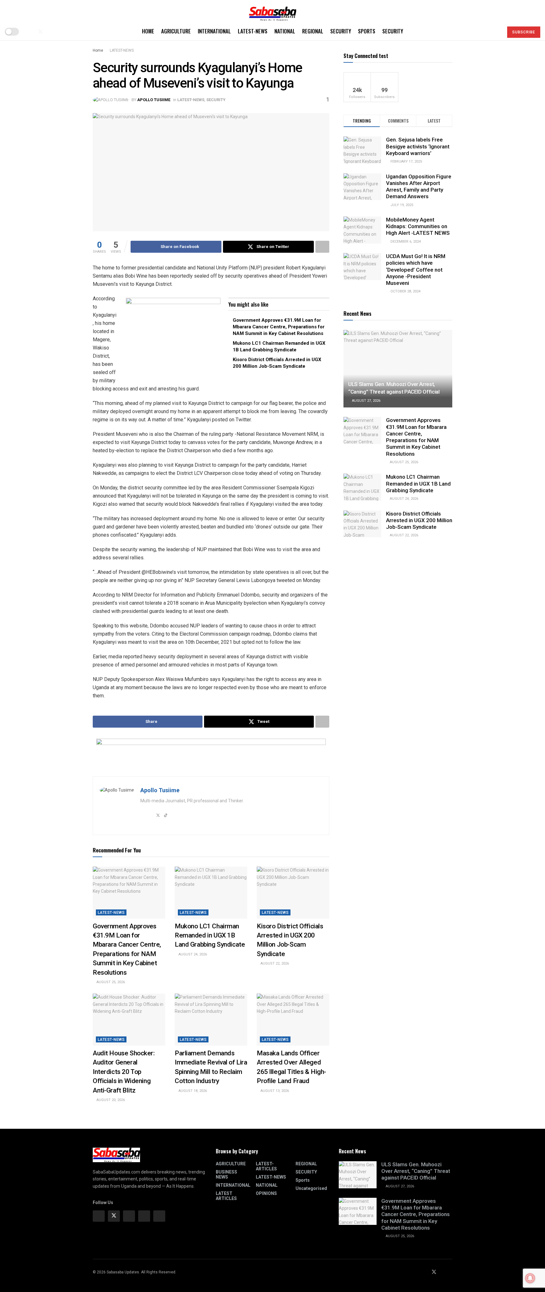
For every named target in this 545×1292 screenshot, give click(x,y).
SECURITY (340, 31)
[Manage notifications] (530, 1278)
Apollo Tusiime (153, 99)
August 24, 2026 (192, 954)
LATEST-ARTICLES (266, 1166)
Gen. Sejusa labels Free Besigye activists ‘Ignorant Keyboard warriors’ (417, 146)
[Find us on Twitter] (40, 32)
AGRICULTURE (176, 31)
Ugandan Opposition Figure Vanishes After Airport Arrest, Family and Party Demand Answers (418, 186)
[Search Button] (496, 31)
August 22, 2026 (274, 963)
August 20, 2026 (110, 1100)
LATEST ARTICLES (226, 1196)
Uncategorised (311, 1188)
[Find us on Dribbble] (159, 1216)
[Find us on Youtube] (51, 32)
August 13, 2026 (274, 1091)
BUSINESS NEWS (226, 1174)
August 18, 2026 (192, 1091)
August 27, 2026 (365, 401)
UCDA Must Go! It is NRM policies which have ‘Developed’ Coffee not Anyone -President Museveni (415, 269)
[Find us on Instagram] (129, 1216)
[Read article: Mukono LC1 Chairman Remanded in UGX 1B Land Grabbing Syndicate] (211, 892)
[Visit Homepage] (272, 11)
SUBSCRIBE (523, 32)
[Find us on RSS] (61, 32)
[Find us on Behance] (144, 1216)
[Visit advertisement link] (173, 337)
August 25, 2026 (110, 982)
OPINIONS (266, 1193)
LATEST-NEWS (252, 31)
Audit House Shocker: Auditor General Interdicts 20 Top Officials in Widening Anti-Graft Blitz (124, 1071)
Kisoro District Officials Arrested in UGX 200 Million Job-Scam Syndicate (419, 520)
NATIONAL (284, 31)
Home (148, 31)
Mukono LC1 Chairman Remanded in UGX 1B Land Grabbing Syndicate (210, 935)
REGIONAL (312, 31)
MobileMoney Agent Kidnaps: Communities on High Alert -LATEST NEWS (418, 226)
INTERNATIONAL (214, 31)
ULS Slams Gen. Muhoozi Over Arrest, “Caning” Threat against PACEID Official (415, 1171)
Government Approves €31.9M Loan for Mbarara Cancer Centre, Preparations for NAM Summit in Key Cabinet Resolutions (279, 326)
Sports (366, 31)
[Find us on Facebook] (30, 32)
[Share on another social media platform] (322, 247)
